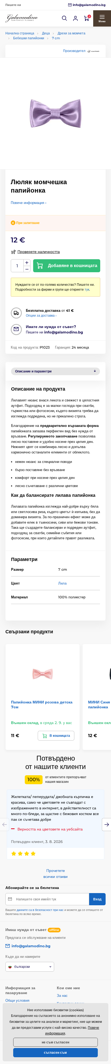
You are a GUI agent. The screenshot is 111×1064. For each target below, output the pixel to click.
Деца (46, 33)
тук (87, 289)
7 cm (56, 38)
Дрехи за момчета (71, 33)
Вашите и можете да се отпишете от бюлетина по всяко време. (54, 912)
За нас (62, 995)
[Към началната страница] (21, 18)
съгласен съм (55, 1052)
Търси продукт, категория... (40, 46)
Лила (62, 583)
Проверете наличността (39, 251)
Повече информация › (28, 202)
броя (17, 265)
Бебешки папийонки (28, 38)
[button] (64, 18)
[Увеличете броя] (27, 262)
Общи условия (17, 1000)
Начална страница (19, 33)
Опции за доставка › (41, 315)
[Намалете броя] (27, 269)
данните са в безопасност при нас (40, 910)
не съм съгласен (55, 1042)
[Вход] (75, 18)
